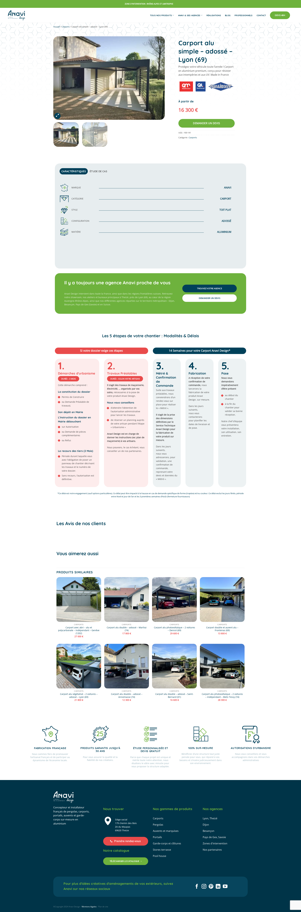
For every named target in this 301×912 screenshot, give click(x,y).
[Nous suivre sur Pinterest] (211, 886)
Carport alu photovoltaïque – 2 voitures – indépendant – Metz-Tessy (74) (222, 695)
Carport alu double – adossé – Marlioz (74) (127, 629)
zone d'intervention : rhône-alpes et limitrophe (149, 4)
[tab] (74, 171)
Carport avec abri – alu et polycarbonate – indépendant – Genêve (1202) (78, 630)
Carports (65, 26)
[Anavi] (16, 15)
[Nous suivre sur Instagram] (204, 886)
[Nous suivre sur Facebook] (196, 886)
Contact (261, 15)
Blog (227, 15)
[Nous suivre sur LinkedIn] (218, 886)
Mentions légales (89, 906)
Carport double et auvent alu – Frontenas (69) (222, 629)
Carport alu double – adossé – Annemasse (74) (126, 695)
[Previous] (59, 78)
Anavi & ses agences (189, 15)
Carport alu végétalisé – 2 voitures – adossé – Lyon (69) (79, 695)
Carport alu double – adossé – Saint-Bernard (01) (174, 695)
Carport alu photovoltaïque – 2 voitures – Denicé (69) (174, 629)
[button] (57, 116)
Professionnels (244, 15)
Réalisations (213, 15)
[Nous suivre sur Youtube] (225, 886)
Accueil (56, 26)
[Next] (158, 78)
